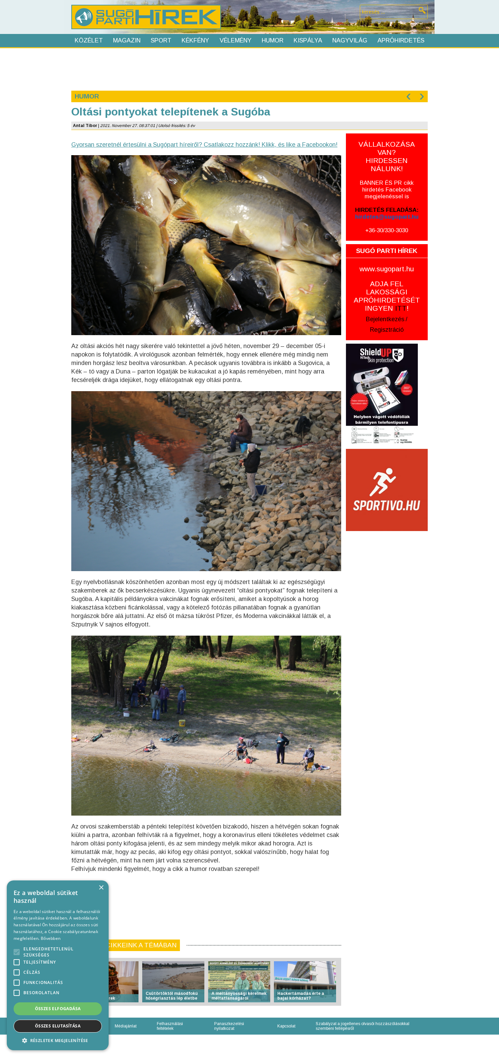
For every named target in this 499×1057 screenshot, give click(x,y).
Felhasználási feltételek (170, 1026)
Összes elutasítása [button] (57, 1026)
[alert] (58, 965)
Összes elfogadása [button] (58, 1009)
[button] (58, 1040)
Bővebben (50, 938)
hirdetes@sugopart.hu (387, 217)
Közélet (89, 40)
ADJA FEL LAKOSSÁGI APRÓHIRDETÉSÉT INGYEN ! (387, 296)
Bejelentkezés (385, 319)
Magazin (127, 40)
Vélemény (236, 40)
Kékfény (195, 40)
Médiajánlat (125, 1026)
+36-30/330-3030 (386, 230)
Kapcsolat (286, 1026)
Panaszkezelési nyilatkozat (229, 1026)
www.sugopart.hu (386, 269)
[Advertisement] (249, 68)
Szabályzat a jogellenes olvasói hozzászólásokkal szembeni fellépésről (362, 1026)
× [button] (101, 887)
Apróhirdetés (400, 40)
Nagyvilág (349, 40)
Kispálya (308, 40)
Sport (161, 40)
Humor (272, 40)
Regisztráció (387, 329)
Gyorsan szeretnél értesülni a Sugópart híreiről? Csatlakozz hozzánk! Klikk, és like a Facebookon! (204, 144)
